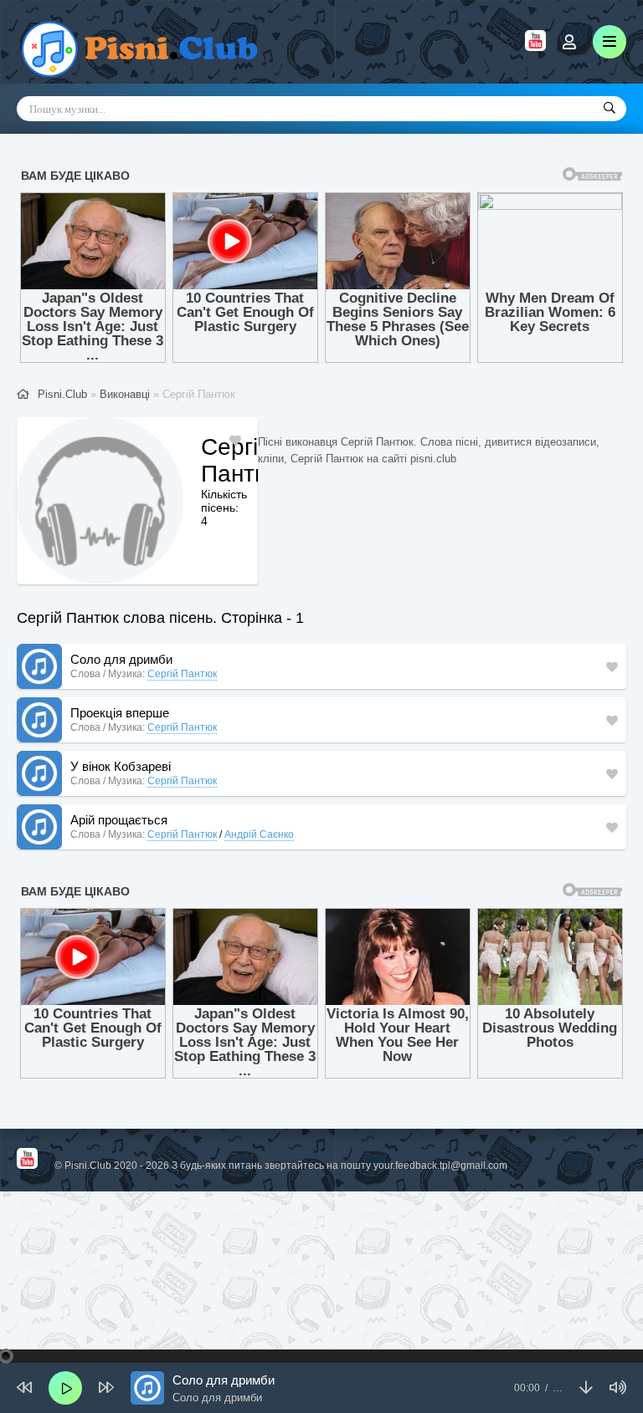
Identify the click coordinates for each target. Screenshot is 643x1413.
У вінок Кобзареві (120, 766)
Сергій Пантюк (182, 674)
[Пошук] (609, 108)
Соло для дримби (121, 659)
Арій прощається (118, 820)
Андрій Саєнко (259, 834)
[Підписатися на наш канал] (535, 47)
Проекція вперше (119, 713)
